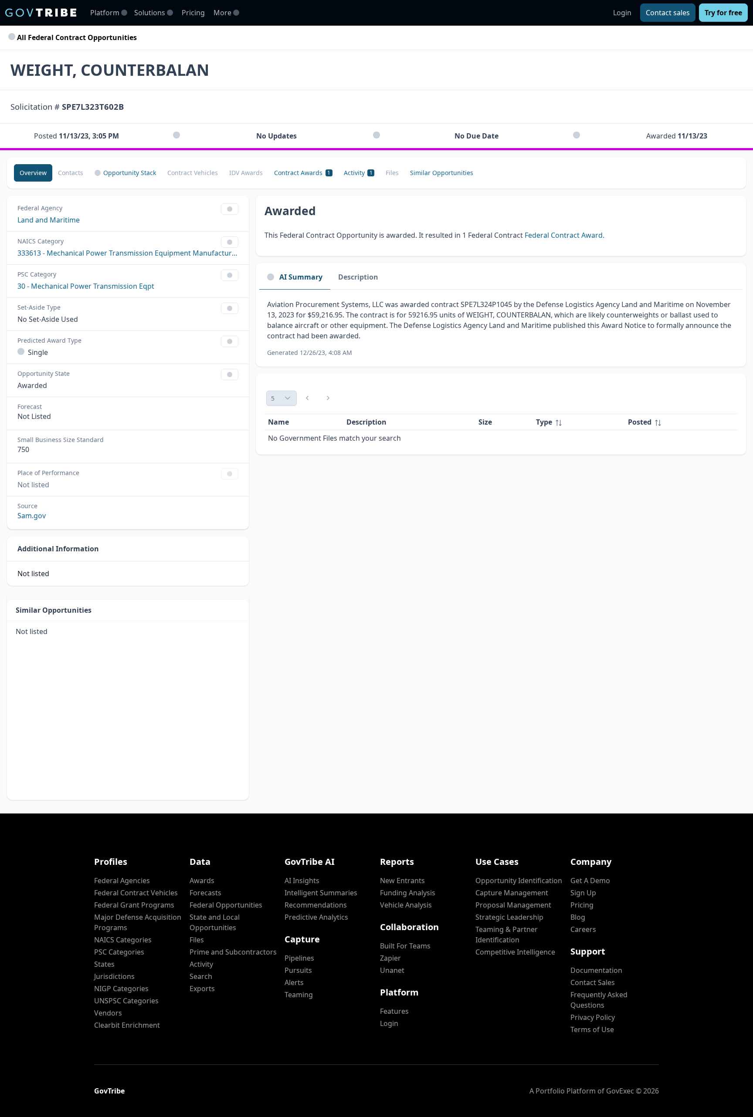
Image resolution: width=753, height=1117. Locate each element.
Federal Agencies (122, 880)
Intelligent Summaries (321, 893)
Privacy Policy (592, 1017)
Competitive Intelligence (515, 952)
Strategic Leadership (509, 917)
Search (201, 976)
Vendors (108, 1013)
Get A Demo (590, 880)
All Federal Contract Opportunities (76, 37)
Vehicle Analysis (406, 905)
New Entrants (402, 880)
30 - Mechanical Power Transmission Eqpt (85, 286)
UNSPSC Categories (126, 1001)
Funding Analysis (407, 893)
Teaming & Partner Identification (506, 935)
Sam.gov (31, 515)
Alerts (294, 982)
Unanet (392, 970)
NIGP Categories (121, 988)
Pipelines (299, 958)
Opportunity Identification (518, 880)
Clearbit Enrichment (127, 1025)
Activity (201, 964)
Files (197, 940)
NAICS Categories (123, 940)
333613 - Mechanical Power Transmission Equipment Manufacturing (127, 253)
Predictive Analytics (316, 917)
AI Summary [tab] (300, 277)
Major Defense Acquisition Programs (137, 922)
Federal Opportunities (226, 905)
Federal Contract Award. (564, 235)
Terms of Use (592, 1029)
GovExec (620, 1091)
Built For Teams (405, 946)
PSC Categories (119, 952)
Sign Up (583, 893)
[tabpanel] (501, 328)
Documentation (596, 970)
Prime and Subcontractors (233, 952)
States (104, 964)
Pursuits (298, 970)
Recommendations (316, 905)
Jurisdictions (114, 976)
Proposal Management (513, 905)
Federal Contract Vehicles (136, 893)
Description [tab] (358, 277)
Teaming (299, 994)
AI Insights (302, 880)
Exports (202, 988)
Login (622, 12)
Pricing (193, 12)
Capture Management (511, 893)
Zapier (390, 958)
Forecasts (205, 893)
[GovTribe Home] (40, 12)
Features (394, 1011)
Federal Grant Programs (134, 905)
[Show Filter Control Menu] (229, 209)
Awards (202, 880)
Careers (583, 929)
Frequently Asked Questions (599, 1000)
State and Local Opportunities (215, 922)
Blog (577, 917)
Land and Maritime (48, 220)
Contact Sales (592, 982)
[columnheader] (578, 422)
